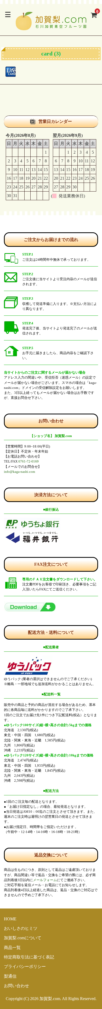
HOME (10, 919)
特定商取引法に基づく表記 (29, 957)
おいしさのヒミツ (20, 928)
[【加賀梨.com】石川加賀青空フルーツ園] (51, 27)
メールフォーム (45, 880)
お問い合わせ (16, 985)
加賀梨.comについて (22, 938)
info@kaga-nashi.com (19, 472)
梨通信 (10, 976)
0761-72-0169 (28, 461)
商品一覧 (12, 947)
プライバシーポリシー (25, 966)
